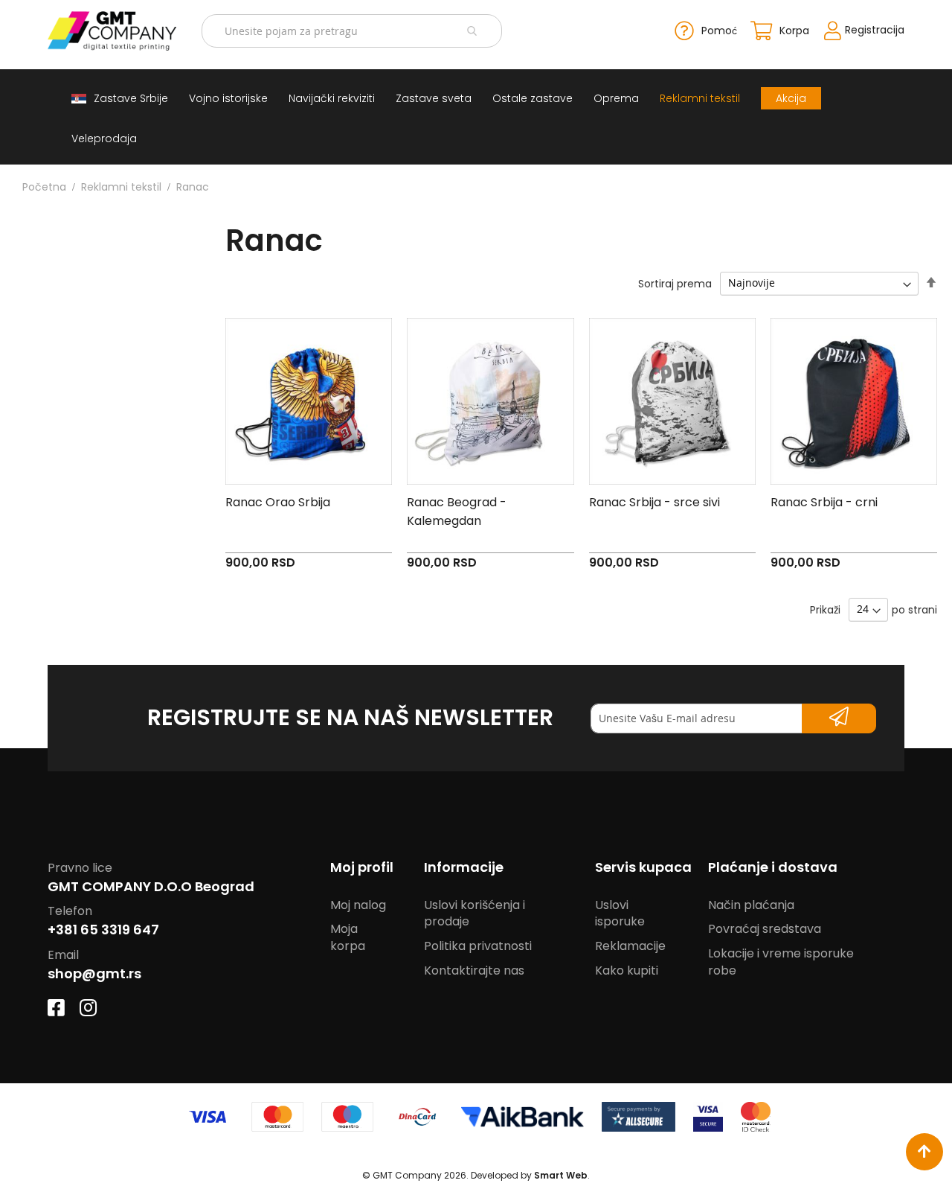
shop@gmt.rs (94, 973)
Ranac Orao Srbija (277, 502)
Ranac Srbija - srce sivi (654, 502)
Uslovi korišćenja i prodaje (474, 913)
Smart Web (561, 1175)
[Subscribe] (839, 718)
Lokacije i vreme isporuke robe (781, 962)
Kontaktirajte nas (474, 970)
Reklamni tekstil (121, 186)
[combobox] (351, 31)
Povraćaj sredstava (764, 928)
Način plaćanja (751, 905)
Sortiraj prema (675, 282)
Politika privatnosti (478, 945)
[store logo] (112, 31)
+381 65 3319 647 (103, 929)
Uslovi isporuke (620, 913)
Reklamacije (630, 945)
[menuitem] (119, 98)
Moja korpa (347, 937)
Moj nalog (358, 905)
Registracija (874, 29)
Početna (44, 186)
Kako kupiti (626, 970)
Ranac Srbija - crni (824, 502)
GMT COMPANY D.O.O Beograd (151, 886)
